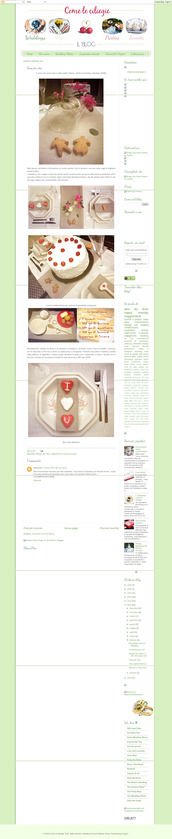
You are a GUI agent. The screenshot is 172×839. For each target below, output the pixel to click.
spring (126, 416)
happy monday (136, 312)
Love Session (131, 346)
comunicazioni (141, 322)
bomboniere (129, 349)
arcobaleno (128, 385)
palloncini (145, 406)
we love (128, 338)
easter (142, 395)
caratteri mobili (129, 393)
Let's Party (132, 380)
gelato (126, 401)
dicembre (134, 608)
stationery (128, 344)
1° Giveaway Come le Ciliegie (140, 497)
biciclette (141, 388)
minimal (130, 406)
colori (142, 370)
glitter (131, 401)
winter (146, 375)
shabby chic (143, 367)
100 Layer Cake (134, 728)
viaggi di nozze (143, 424)
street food (140, 416)
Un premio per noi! (137, 650)
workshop (127, 377)
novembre (134, 612)
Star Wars (145, 380)
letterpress (144, 403)
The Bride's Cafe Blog (137, 782)
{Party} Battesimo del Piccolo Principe (141, 547)
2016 (129, 585)
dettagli (38, 454)
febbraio (133, 640)
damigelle (136, 395)
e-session (143, 333)
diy (44, 454)
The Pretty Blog (134, 792)
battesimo (133, 388)
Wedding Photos (64, 54)
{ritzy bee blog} (134, 801)
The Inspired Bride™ (136, 787)
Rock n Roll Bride (135, 764)
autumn (126, 388)
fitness (126, 398)
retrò (129, 413)
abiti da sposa (129, 382)
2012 (129, 601)
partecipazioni (142, 338)
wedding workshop (132, 375)
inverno (139, 364)
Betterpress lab (138, 377)
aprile (132, 632)
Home (30, 54)
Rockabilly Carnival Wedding (137, 644)
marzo (132, 636)
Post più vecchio (109, 528)
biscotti (145, 346)
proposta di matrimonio (136, 341)
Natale (146, 359)
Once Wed (132, 755)
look (125, 406)
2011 (129, 605)
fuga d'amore (144, 398)
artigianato (145, 385)
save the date (130, 367)
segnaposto (144, 413)
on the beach (137, 406)
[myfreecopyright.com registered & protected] (136, 811)
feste (145, 309)
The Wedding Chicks (136, 796)
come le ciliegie (131, 354)
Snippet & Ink (133, 773)
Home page (71, 528)
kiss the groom (134, 746)
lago (139, 403)
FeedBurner (142, 264)
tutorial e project (70, 454)
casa (137, 393)
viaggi (136, 424)
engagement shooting (136, 335)
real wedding (141, 325)
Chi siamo (44, 54)
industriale (133, 403)
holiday (132, 364)
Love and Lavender (136, 751)
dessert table (130, 357)
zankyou (127, 426)
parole (126, 408)
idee (48, 454)
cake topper (144, 390)
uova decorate (129, 424)
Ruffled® (131, 769)
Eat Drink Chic (133, 733)
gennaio (133, 673)
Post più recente (33, 528)
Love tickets (140, 472)
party (126, 322)
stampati (132, 416)
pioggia (132, 411)
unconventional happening (139, 421)
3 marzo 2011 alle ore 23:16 (55, 468)
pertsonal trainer (136, 408)
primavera (128, 359)
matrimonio (129, 333)
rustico (138, 413)
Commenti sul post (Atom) (43, 534)
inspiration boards (136, 330)
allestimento (136, 362)
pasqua (145, 364)
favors (126, 364)
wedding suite (141, 351)
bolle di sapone (133, 390)
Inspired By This (134, 742)
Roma (126, 362)
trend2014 (128, 370)
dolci (141, 354)
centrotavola (144, 393)
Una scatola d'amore (140, 522)
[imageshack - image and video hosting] (125, 433)
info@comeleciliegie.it (136, 72)
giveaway (136, 372)
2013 (129, 597)
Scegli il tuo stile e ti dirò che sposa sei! (138, 655)
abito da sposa (142, 382)
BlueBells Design (141, 344)
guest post (137, 401)
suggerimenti (56, 454)
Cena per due (135, 660)
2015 (129, 589)
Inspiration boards (89, 54)
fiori (147, 395)
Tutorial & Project (115, 54)
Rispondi (37, 480)
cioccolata (127, 395)
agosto (133, 624)
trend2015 (127, 421)
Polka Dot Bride (134, 760)
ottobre (133, 616)
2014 (129, 593)
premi (146, 354)
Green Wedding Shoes (137, 737)
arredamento (136, 385)
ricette (134, 413)
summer (138, 359)
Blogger (125, 834)
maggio (133, 628)
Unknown (37, 468)
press (137, 411)
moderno (145, 372)
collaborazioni (131, 327)
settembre (134, 620)
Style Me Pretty (134, 778)
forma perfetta (134, 398)
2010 (129, 678)
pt (140, 411)
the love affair (142, 419)
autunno (136, 370)
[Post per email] (41, 451)
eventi (145, 357)
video (145, 319)
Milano (139, 380)
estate (139, 357)
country (145, 362)
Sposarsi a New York (137, 668)
